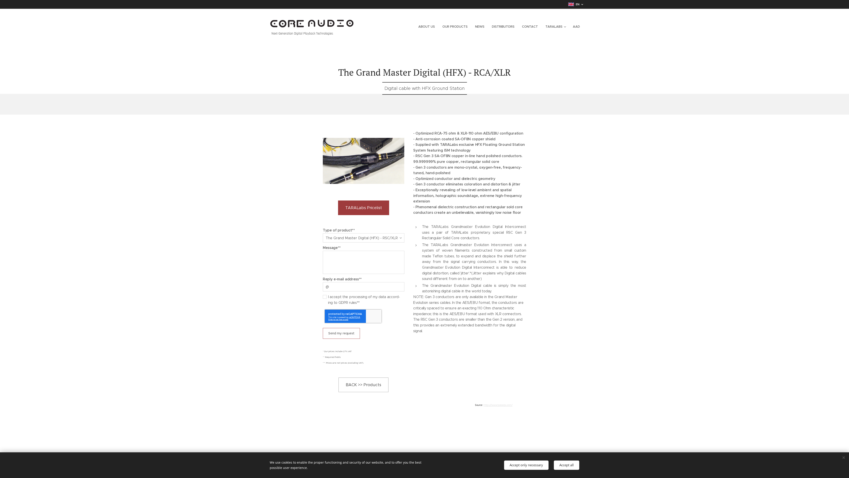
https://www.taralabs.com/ (498, 405)
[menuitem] (427, 26)
